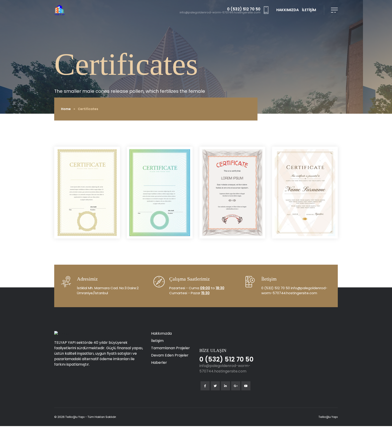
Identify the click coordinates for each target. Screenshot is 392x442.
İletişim (157, 340)
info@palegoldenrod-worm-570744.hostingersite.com (220, 12)
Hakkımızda (161, 333)
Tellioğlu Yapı (328, 417)
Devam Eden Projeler (170, 355)
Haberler (159, 362)
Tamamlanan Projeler (170, 348)
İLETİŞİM (309, 10)
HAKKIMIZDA (287, 10)
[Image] (87, 192)
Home (66, 109)
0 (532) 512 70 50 (243, 9)
